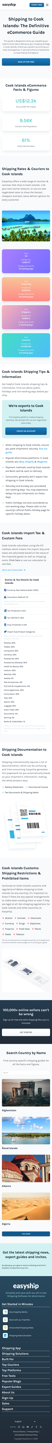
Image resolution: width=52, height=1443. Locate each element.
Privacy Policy (32, 1432)
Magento (42, 461)
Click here (14, 560)
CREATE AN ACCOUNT (26, 431)
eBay (21, 461)
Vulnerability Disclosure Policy (26, 1435)
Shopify (29, 461)
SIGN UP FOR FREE (26, 62)
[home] (9, 4)
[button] (47, 4)
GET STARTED (26, 1032)
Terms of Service (19, 1432)
